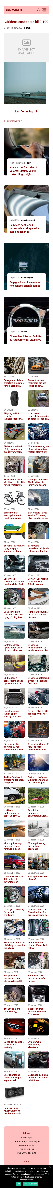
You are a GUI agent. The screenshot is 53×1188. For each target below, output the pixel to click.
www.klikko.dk (29, 1153)
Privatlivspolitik (30, 1184)
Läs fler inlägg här (26, 111)
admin (27, 27)
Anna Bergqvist (28, 220)
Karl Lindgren (27, 278)
